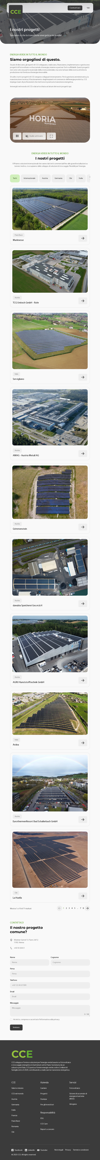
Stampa (43, 1099)
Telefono (13, 980)
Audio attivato (36, 136)
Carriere (43, 1088)
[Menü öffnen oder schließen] (88, 8)
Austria (45, 178)
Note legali (58, 1150)
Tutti (15, 178)
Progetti (43, 1094)
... (77, 908)
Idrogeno (73, 1104)
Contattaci (75, 8)
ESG (42, 1118)
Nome (12, 957)
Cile (70, 178)
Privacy (68, 1150)
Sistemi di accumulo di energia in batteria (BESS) (78, 1096)
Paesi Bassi (15, 1121)
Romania (15, 1127)
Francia (14, 1116)
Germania (58, 178)
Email (12, 992)
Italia (81, 178)
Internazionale (29, 178)
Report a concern (47, 1129)
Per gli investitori (47, 1105)
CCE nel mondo (17, 1094)
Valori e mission (17, 1088)
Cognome (55, 957)
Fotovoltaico (74, 1088)
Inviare (16, 1027)
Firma (12, 969)
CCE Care (44, 1124)
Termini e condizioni (81, 1150)
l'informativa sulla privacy (49, 1020)
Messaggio (14, 1003)
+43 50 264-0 (19, 948)
